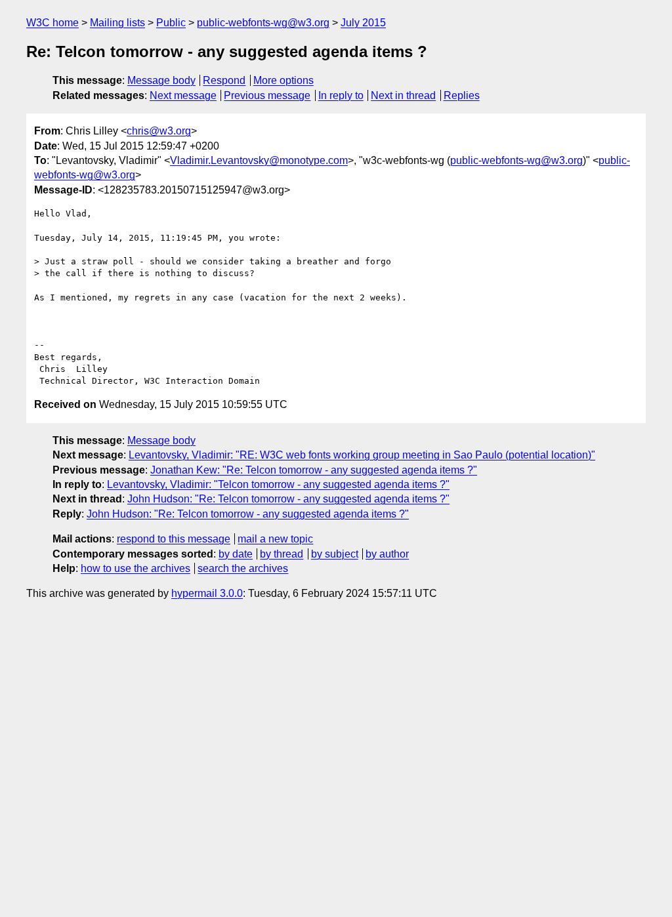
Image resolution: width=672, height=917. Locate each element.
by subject (334, 554)
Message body (161, 80)
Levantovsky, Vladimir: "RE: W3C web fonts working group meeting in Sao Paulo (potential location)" (362, 454)
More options (283, 80)
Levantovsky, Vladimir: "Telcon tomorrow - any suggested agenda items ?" (278, 484)
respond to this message (173, 538)
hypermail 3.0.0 (207, 593)
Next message (183, 95)
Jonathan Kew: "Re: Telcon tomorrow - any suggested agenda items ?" (313, 470)
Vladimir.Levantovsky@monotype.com (259, 160)
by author (387, 554)
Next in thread (403, 95)
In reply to (341, 95)
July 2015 (363, 22)
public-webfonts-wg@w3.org (263, 22)
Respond (224, 80)
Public (171, 22)
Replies (462, 95)
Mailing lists (117, 22)
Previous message (267, 95)
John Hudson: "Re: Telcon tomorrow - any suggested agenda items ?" (288, 498)
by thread (281, 554)
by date (236, 554)
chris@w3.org (159, 130)
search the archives (243, 568)
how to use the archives (135, 568)
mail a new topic (275, 538)
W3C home (52, 22)
